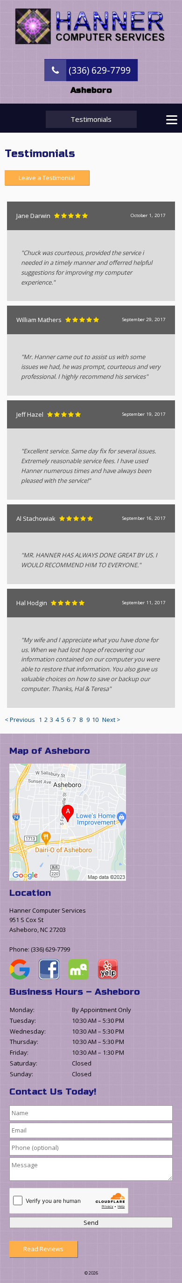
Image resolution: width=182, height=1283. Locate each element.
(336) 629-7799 (98, 70)
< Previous (20, 719)
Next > (111, 719)
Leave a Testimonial (47, 177)
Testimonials (91, 119)
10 (95, 719)
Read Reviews (43, 1249)
